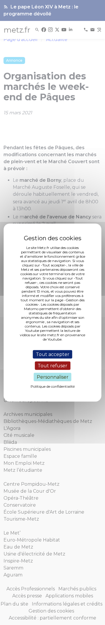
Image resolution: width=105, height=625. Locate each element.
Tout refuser (52, 365)
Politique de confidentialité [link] (53, 386)
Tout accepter (52, 354)
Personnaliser (53, 377)
